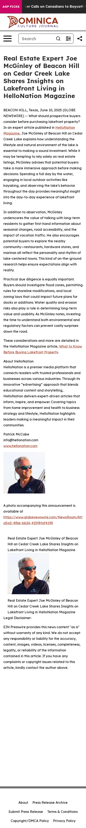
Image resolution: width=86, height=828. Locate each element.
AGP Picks (11, 6)
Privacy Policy (64, 821)
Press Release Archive (50, 802)
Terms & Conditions (62, 812)
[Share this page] (80, 38)
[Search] (58, 38)
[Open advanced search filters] (68, 38)
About (23, 802)
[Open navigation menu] (7, 38)
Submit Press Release (26, 812)
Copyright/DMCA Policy (30, 821)
